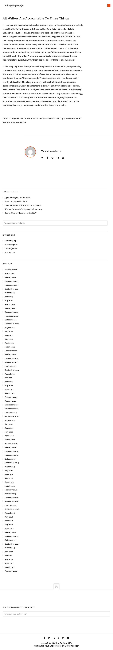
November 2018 (11, 501)
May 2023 (9, 301)
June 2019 (9, 474)
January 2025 (10, 277)
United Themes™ (72, 646)
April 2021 (9, 389)
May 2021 (9, 386)
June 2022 (9, 335)
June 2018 (9, 521)
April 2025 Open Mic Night (16, 201)
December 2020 (11, 405)
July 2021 (9, 378)
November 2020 (11, 409)
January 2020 (10, 447)
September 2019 (12, 463)
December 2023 (11, 281)
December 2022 (11, 312)
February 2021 (11, 397)
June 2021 (9, 382)
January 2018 (10, 532)
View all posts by (49, 151)
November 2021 (11, 362)
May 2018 (9, 525)
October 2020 (11, 413)
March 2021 (10, 393)
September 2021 (12, 370)
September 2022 (12, 324)
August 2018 (10, 513)
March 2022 (10, 347)
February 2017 (11, 571)
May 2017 (9, 559)
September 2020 (12, 416)
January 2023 (10, 308)
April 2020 (9, 436)
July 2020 (9, 424)
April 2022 (9, 343)
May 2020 (9, 432)
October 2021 (10, 366)
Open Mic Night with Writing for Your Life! (23, 205)
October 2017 (10, 540)
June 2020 (9, 428)
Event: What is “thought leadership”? (21, 213)
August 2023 (10, 293)
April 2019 (9, 482)
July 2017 (9, 552)
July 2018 (9, 517)
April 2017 (9, 563)
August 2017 (10, 548)
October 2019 (10, 459)
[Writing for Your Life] (14, 5)
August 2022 (10, 328)
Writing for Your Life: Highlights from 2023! (23, 209)
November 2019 (11, 455)
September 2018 (12, 509)
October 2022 (11, 320)
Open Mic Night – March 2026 (17, 198)
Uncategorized (11, 249)
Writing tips (10, 252)
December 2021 (11, 359)
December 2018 (11, 498)
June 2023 (9, 297)
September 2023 (12, 289)
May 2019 (9, 478)
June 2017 (9, 556)
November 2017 (11, 536)
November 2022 (11, 316)
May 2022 (9, 339)
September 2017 (12, 544)
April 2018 (9, 529)
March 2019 (10, 486)
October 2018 (10, 505)
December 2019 (11, 451)
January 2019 (10, 494)
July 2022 (9, 331)
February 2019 (11, 490)
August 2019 (10, 467)
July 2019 (9, 471)
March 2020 (10, 440)
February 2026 (11, 270)
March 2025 (10, 273)
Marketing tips (11, 241)
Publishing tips (11, 245)
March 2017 (10, 567)
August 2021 (10, 374)
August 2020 (10, 420)
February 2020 (11, 444)
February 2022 (11, 351)
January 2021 (10, 401)
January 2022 (10, 355)
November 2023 (11, 285)
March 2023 (10, 304)
